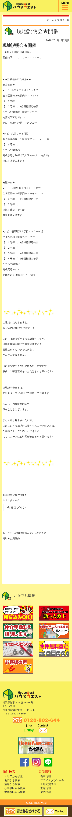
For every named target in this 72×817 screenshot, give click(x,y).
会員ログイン (16, 507)
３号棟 (11, 253)
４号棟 (11, 258)
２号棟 (11, 106)
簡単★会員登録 (11, 538)
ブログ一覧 (63, 20)
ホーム (50, 20)
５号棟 (11, 144)
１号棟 (11, 101)
